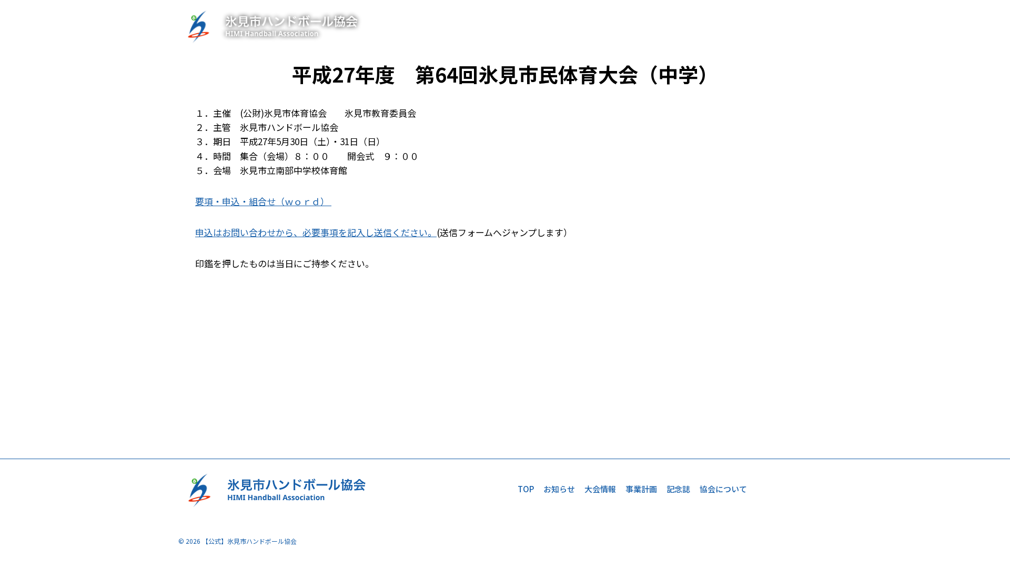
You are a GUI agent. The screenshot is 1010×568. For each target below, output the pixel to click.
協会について (799, 25)
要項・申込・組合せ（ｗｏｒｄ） (263, 201)
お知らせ (603, 25)
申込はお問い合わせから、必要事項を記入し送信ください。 (316, 232)
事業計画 (701, 25)
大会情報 (652, 25)
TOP (563, 25)
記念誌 (746, 25)
